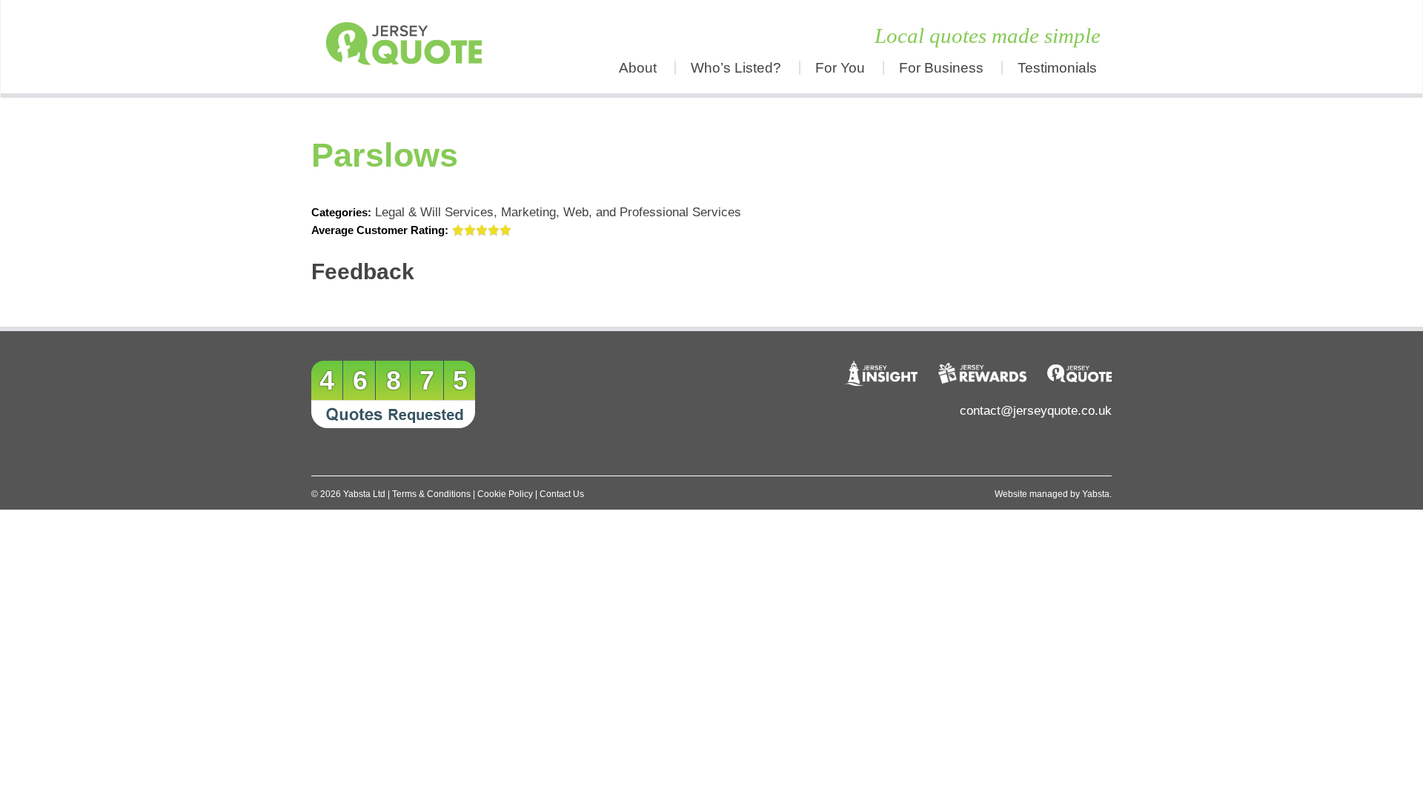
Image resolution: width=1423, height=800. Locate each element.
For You (840, 68)
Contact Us (562, 494)
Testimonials (1057, 68)
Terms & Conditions (431, 494)
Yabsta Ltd (364, 494)
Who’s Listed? (736, 68)
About (638, 68)
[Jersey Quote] (411, 46)
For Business (941, 68)
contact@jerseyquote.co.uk (1036, 411)
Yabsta (1095, 494)
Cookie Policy (505, 494)
